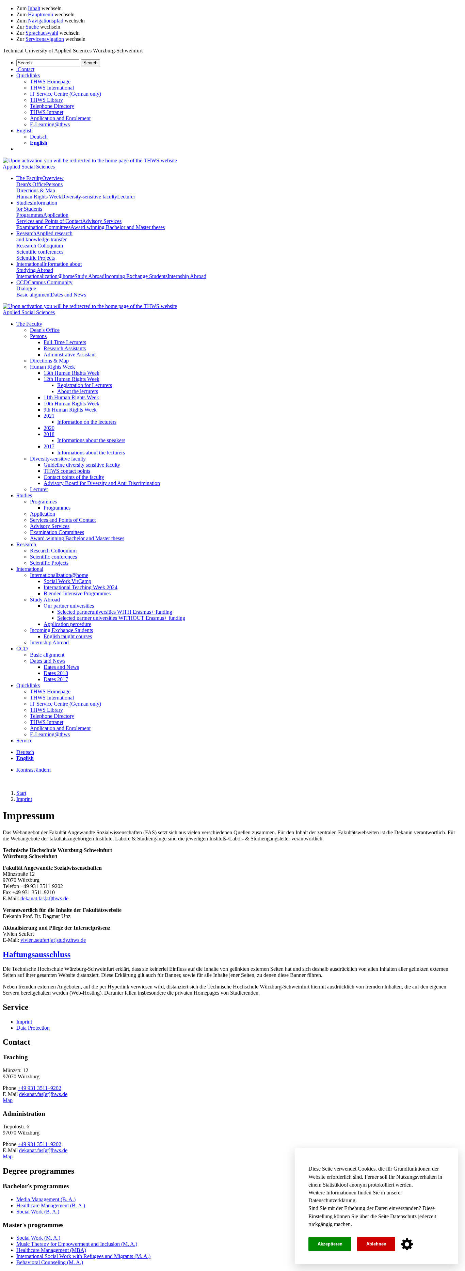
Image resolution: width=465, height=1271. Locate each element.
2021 (49, 416)
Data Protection (33, 1028)
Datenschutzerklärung (331, 1200)
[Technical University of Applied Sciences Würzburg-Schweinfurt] (90, 160)
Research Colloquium (39, 245)
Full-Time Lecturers (65, 342)
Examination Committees (43, 227)
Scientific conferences (39, 252)
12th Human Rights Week (71, 379)
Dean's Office (31, 184)
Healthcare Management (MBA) (51, 1250)
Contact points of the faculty (74, 477)
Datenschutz (403, 1216)
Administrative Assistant (70, 354)
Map (8, 1100)
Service (24, 740)
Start (21, 793)
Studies (36, 206)
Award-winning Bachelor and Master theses (117, 227)
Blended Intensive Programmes (77, 593)
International (49, 267)
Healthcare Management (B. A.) (50, 1205)
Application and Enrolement (60, 118)
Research (44, 236)
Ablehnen (376, 1243)
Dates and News (68, 294)
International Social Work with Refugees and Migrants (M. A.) (83, 1256)
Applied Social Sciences (29, 167)
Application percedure (67, 624)
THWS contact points (67, 471)
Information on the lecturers (86, 422)
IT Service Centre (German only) (65, 94)
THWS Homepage (50, 81)
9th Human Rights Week (70, 410)
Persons (54, 184)
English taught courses (68, 636)
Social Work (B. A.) (37, 1211)
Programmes (29, 215)
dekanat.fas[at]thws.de (44, 898)
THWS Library (46, 100)
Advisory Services (102, 221)
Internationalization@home (45, 276)
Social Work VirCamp (67, 581)
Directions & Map (35, 190)
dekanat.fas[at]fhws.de (43, 1094)
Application (55, 215)
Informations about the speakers (91, 440)
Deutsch (39, 137)
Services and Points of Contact (49, 221)
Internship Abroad (186, 276)
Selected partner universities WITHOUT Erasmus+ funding (121, 618)
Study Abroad (90, 276)
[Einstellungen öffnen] (407, 1244)
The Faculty (40, 178)
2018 (49, 434)
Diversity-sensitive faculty (89, 196)
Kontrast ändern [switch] (33, 770)
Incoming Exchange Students (136, 276)
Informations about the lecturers (91, 452)
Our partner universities (69, 606)
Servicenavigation (45, 39)
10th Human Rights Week (71, 403)
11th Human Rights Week (71, 397)
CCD (22, 648)
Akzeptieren (330, 1243)
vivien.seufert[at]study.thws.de (53, 940)
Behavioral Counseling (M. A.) (49, 1262)
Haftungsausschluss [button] (36, 954)
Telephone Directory (52, 106)
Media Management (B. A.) (46, 1199)
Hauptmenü (40, 14)
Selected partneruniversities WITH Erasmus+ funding (114, 612)
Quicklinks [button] (28, 75)
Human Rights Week (38, 196)
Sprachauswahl (42, 33)
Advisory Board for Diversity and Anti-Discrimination (102, 483)
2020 (49, 428)
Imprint (24, 799)
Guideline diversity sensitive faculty (82, 465)
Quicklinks (28, 685)
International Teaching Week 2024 (80, 587)
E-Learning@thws (50, 124)
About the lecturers (77, 391)
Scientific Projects (35, 258)
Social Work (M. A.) (38, 1238)
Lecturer (126, 196)
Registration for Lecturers (84, 385)
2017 (49, 446)
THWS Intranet (46, 112)
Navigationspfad (45, 20)
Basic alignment (33, 294)
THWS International (52, 88)
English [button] (24, 130)
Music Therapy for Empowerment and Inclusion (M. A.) (76, 1244)
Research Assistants (65, 348)
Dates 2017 (56, 679)
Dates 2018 (56, 673)
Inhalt (34, 8)
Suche (32, 27)
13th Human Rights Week (71, 373)
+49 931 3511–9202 (39, 1088)
